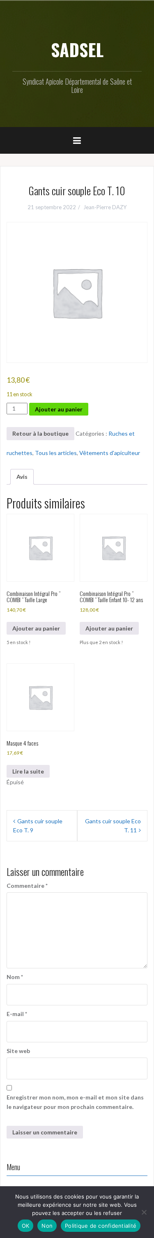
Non (47, 1225)
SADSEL (77, 49)
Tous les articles (56, 452)
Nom (15, 976)
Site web (18, 1050)
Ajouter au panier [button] (36, 628)
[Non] (144, 1212)
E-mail (17, 1013)
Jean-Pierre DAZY (104, 207)
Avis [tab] (22, 476)
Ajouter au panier (59, 409)
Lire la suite (28, 771)
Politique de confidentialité (100, 1225)
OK (26, 1225)
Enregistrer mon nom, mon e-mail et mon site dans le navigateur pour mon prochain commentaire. (75, 1102)
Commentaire (27, 885)
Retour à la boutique (40, 433)
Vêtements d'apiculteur (109, 452)
